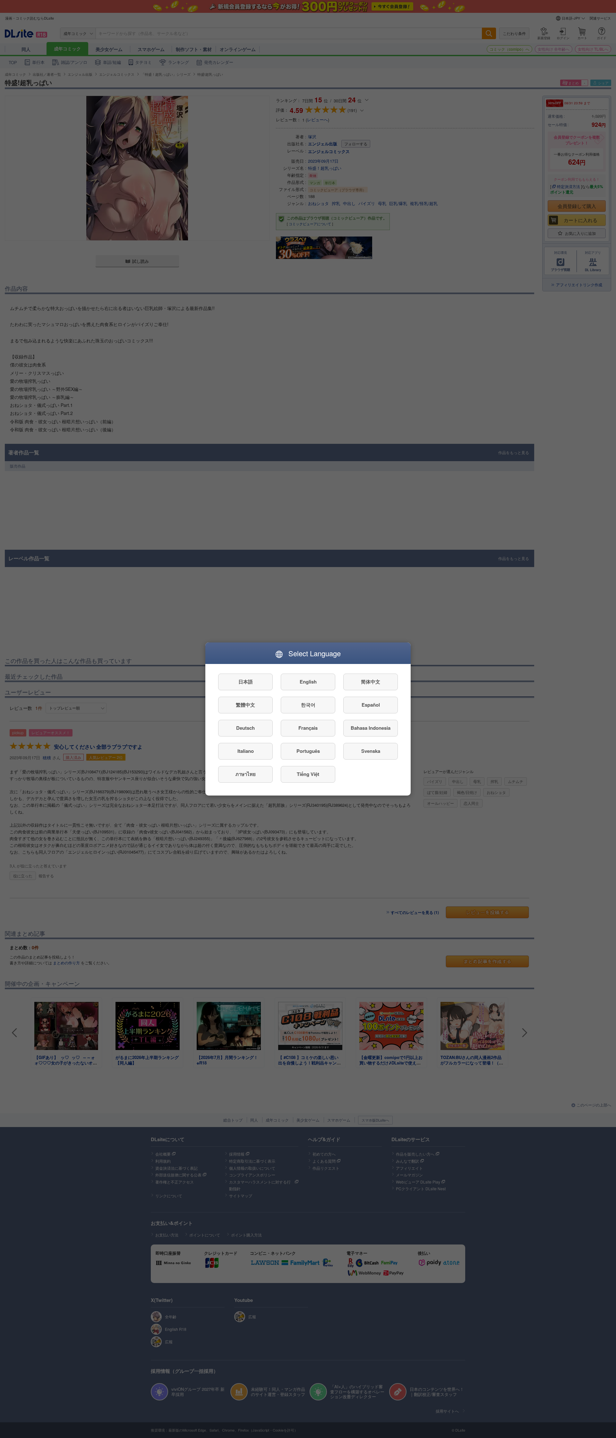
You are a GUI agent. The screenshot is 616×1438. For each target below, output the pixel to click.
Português (308, 751)
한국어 (308, 705)
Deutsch (245, 728)
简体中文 (370, 681)
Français (308, 728)
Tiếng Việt (308, 774)
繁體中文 (245, 705)
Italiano (245, 751)
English (308, 681)
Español (371, 705)
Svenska (370, 751)
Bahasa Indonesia (370, 728)
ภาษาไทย (245, 774)
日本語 (245, 681)
